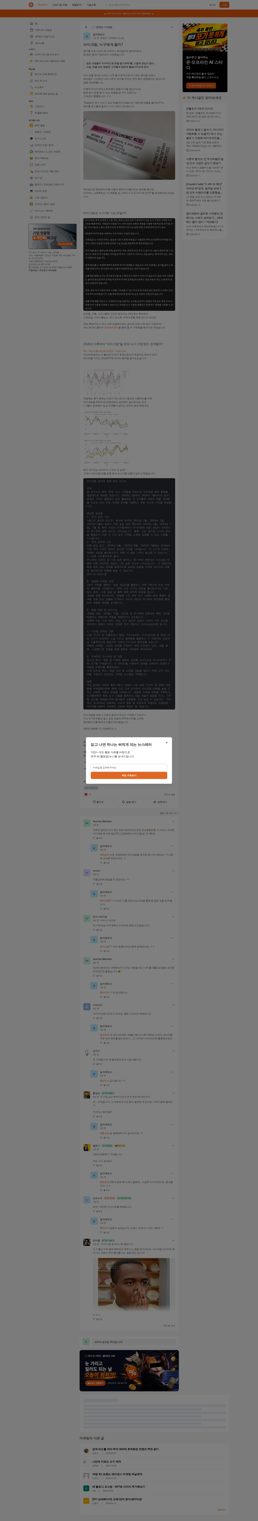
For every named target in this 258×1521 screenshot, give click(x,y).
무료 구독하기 (129, 775)
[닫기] (167, 743)
